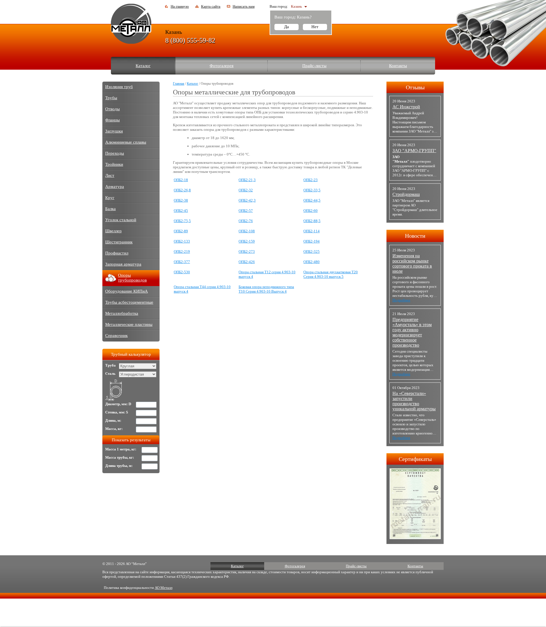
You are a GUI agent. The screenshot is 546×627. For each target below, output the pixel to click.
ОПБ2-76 (246, 221)
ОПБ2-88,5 (311, 221)
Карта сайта (210, 6)
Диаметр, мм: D (118, 404)
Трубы (111, 98)
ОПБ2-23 (310, 180)
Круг (109, 197)
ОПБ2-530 (182, 272)
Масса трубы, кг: (119, 457)
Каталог (143, 65)
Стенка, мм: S (116, 412)
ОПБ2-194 (311, 241)
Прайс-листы (314, 65)
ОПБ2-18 (181, 180)
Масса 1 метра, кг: (120, 449)
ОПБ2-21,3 (247, 180)
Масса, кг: (114, 429)
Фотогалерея (221, 65)
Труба (110, 365)
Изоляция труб (119, 86)
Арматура (114, 186)
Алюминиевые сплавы (125, 142)
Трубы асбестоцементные (129, 302)
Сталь (110, 373)
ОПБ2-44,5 (311, 200)
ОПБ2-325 (311, 251)
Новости (415, 236)
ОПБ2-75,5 (182, 221)
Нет (314, 26)
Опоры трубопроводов (132, 277)
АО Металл (163, 587)
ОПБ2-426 (247, 262)
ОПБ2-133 (182, 241)
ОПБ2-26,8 (182, 190)
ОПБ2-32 (246, 190)
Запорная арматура (123, 264)
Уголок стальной (120, 220)
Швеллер (113, 231)
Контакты (398, 65)
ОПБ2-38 (181, 200)
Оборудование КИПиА (126, 291)
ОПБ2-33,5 (311, 190)
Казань (296, 6)
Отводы (112, 109)
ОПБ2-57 (246, 210)
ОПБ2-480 (311, 262)
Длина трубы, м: (119, 465)
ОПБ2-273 (247, 251)
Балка (110, 208)
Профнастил (116, 253)
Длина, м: (113, 420)
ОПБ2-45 (181, 210)
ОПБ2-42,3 (247, 200)
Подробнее (401, 300)
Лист (109, 175)
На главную (180, 6)
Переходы (114, 153)
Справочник (116, 335)
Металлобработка (121, 313)
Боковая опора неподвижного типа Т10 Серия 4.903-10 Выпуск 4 (266, 289)
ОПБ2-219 (182, 251)
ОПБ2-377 (182, 262)
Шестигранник (119, 242)
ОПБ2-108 (247, 231)
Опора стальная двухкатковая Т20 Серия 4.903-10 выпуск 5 (330, 274)
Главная (178, 84)
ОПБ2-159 (247, 241)
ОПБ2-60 (310, 210)
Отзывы (415, 87)
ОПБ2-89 (181, 231)
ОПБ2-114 (311, 231)
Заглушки (114, 131)
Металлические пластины (128, 324)
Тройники (114, 164)
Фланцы (112, 120)
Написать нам (244, 6)
